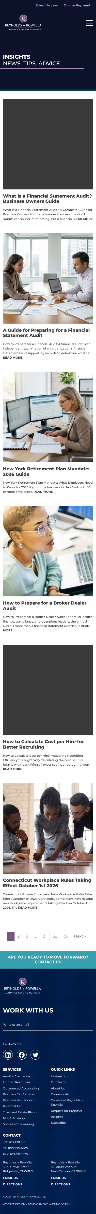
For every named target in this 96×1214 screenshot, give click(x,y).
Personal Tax (12, 1106)
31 (45, 936)
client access (47, 5)
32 (55, 936)
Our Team (58, 1082)
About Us (58, 1088)
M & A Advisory (14, 1118)
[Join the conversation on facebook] (22, 1055)
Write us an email (16, 1025)
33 (65, 936)
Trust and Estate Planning (22, 1112)
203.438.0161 (18, 1142)
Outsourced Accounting (21, 1088)
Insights (57, 1117)
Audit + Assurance (16, 1076)
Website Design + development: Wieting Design (37, 1204)
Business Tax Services (19, 1094)
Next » (80, 936)
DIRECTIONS (12, 1184)
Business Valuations (17, 1100)
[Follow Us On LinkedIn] (8, 1055)
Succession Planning (18, 1124)
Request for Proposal (66, 1111)
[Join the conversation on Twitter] (35, 1055)
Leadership (59, 1076)
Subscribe (58, 1123)
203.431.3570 (19, 1154)
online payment (77, 5)
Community (60, 1094)
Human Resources (17, 1082)
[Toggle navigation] (89, 22)
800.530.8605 (18, 1148)
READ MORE (83, 219)
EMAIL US (10, 1178)
